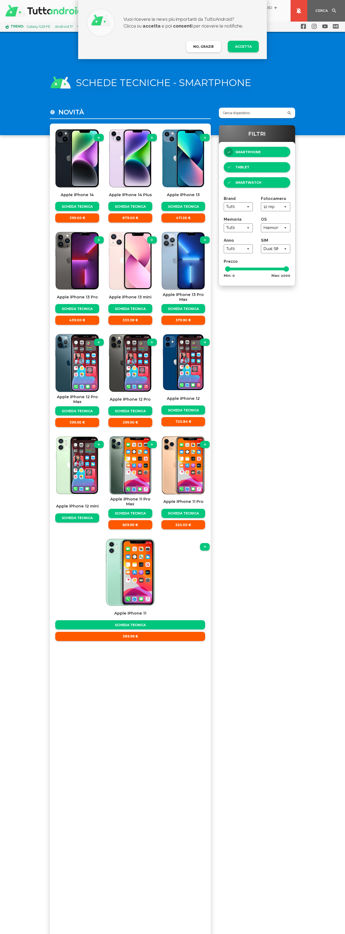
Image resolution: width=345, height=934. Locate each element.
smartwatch (248, 182)
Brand (230, 198)
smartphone (248, 152)
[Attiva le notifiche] (299, 11)
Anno (229, 240)
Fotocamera (273, 198)
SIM (264, 240)
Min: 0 (229, 275)
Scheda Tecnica (77, 206)
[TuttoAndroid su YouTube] (324, 26)
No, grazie (203, 47)
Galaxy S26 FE (38, 27)
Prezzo (231, 261)
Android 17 (64, 27)
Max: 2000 (280, 275)
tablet (242, 167)
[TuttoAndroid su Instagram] (313, 26)
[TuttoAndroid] (45, 11)
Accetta (243, 47)
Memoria (233, 219)
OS (264, 219)
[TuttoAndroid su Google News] (334, 26)
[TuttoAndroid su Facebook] (302, 26)
